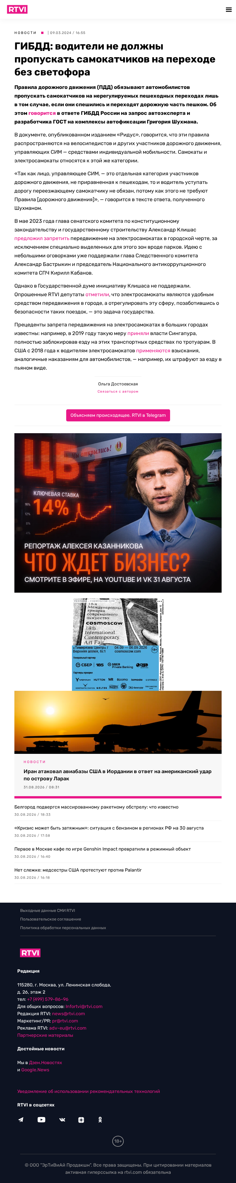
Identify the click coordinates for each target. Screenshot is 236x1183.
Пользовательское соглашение (50, 919)
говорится (42, 113)
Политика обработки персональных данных (63, 927)
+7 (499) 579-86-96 (47, 999)
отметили (97, 294)
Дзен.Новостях (45, 1062)
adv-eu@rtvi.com (67, 1028)
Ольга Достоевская (118, 384)
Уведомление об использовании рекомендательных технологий (88, 1091)
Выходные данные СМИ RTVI (47, 910)
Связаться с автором (118, 391)
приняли (138, 333)
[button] (229, 9)
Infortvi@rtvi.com (84, 1006)
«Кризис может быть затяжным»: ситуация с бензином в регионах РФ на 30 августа (109, 828)
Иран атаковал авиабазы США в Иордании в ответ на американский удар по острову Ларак (118, 775)
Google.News (35, 1069)
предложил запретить (41, 238)
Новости (25, 33)
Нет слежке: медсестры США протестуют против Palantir (78, 870)
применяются (153, 350)
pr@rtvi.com (65, 1021)
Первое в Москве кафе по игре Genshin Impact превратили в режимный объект (102, 849)
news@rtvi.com (68, 1013)
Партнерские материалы (45, 1035)
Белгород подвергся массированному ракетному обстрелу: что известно (96, 807)
